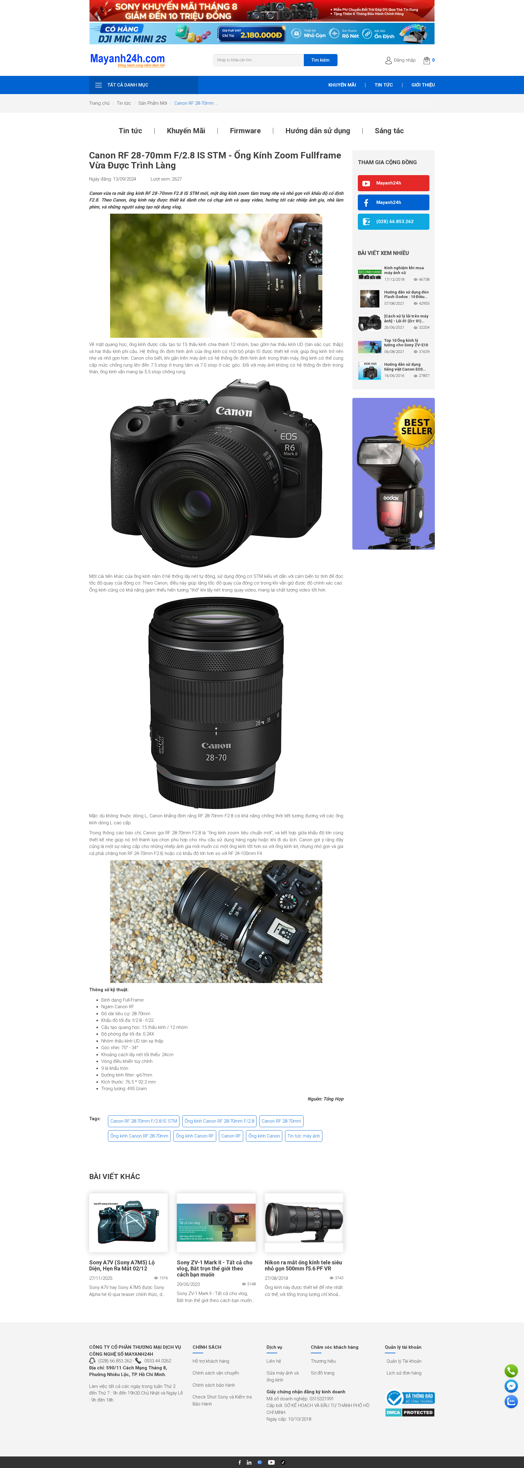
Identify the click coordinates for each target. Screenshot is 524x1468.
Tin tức (384, 85)
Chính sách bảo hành (214, 1385)
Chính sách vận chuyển (216, 1373)
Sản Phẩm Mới (152, 103)
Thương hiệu (323, 1361)
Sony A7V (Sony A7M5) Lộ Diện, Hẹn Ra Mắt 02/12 (122, 1265)
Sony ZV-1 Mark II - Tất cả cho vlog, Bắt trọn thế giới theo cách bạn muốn (215, 1268)
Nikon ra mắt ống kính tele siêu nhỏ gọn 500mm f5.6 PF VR (303, 1265)
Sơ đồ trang (322, 1373)
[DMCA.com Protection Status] (410, 1413)
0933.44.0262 (157, 1361)
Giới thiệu (423, 85)
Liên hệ (274, 1361)
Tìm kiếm (320, 60)
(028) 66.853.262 (115, 1361)
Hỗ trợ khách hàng (211, 1361)
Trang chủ (99, 103)
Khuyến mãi (342, 85)
